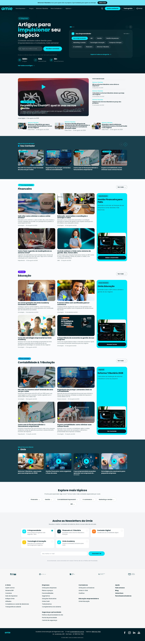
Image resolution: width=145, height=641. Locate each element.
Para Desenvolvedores (123, 596)
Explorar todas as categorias (100, 54)
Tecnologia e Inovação (97, 42)
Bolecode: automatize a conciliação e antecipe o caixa (72, 216)
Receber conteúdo (52, 49)
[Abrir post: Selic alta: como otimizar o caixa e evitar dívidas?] (36, 203)
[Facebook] (124, 632)
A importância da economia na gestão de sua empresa (75, 338)
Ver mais (122, 187)
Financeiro (89, 47)
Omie (22, 272)
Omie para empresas (49, 588)
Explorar (68, 8)
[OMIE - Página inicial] (7, 8)
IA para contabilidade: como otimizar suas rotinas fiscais (111, 169)
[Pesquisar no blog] (102, 8)
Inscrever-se (96, 553)
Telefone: (93, 632)
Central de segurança (49, 620)
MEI (92, 38)
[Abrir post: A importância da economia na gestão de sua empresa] (76, 325)
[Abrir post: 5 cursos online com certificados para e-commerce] (76, 290)
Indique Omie (9, 599)
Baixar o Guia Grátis (111, 257)
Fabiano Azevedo (61, 399)
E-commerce (77, 47)
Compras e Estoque (115, 42)
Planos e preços (47, 590)
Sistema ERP (9, 590)
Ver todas (126, 33)
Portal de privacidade (49, 618)
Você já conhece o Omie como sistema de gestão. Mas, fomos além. (74, 251)
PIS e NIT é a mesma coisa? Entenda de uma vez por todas (30, 169)
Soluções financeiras (49, 599)
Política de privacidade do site (52, 615)
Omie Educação (84, 601)
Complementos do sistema (51, 607)
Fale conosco (120, 588)
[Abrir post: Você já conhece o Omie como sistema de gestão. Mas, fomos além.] (76, 238)
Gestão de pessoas (112, 38)
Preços (31, 8)
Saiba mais (102, 3)
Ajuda (117, 585)
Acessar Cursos (112, 344)
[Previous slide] (126, 26)
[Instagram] (129, 632)
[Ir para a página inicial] (9, 633)
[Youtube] (139, 632)
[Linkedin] (134, 632)
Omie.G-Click (83, 590)
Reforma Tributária (42, 8)
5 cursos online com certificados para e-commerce (73, 303)
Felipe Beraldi (21, 260)
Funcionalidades (47, 593)
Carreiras (8, 593)
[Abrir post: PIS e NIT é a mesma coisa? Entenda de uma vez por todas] (36, 377)
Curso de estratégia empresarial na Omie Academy (35, 338)
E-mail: (75, 632)
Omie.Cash (46, 601)
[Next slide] (130, 26)
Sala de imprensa (11, 596)
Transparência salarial (13, 607)
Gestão (99, 38)
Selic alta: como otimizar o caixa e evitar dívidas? (34, 216)
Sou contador (25, 358)
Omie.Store (119, 593)
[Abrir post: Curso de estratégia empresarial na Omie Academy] (36, 325)
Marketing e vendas (79, 42)
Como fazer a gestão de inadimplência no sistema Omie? (35, 251)
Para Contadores (56, 8)
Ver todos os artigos (25, 66)
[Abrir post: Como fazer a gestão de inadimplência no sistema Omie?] (36, 238)
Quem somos (10, 588)
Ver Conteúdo (111, 431)
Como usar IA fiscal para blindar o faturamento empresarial (86, 169)
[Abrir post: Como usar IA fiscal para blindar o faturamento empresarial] (36, 412)
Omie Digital (21, 118)
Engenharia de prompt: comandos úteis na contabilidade (58, 169)
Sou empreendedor (79, 38)
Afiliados (8, 601)
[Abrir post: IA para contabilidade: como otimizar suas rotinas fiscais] (76, 412)
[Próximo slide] (125, 144)
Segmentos (46, 596)
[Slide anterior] (121, 144)
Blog (117, 590)
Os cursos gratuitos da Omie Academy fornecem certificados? (33, 303)
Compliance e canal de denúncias (17, 604)
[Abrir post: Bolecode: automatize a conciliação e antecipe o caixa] (76, 203)
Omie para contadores (86, 588)
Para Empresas (20, 8)
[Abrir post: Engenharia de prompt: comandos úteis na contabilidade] (76, 377)
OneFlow (81, 593)
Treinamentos (47, 604)
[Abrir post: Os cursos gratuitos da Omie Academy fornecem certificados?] (36, 290)
